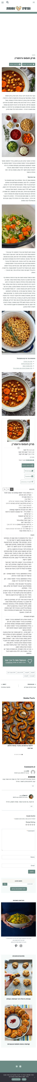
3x (4, 489)
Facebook (28, 476)
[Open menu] (2, 2)
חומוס (32, 672)
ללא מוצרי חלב (11, 672)
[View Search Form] (7, 2)
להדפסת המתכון (14, 64)
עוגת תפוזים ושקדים (30, 686)
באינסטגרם (9, 662)
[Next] (5, 727)
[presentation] (18, 723)
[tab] (22, 754)
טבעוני (27, 672)
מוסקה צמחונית (5, 686)
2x (8, 489)
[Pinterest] (16, 1066)
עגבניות (32, 676)
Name (32, 857)
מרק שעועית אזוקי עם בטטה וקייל (22, 368)
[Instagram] (20, 1066)
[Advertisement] (18, 33)
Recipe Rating (30, 822)
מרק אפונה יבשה (27, 366)
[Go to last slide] (32, 727)
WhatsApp (28, 471)
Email (32, 865)
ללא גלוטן (20, 672)
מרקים (33, 55)
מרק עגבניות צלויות (26, 363)
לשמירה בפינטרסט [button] (26, 482)
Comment (30, 831)
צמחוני (26, 676)
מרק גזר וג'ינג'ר (27, 361)
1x (11, 489)
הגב (33, 786)
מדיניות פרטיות (16, 1079)
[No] (35, 1077)
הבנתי (24, 1079)
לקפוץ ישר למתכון (28, 64)
